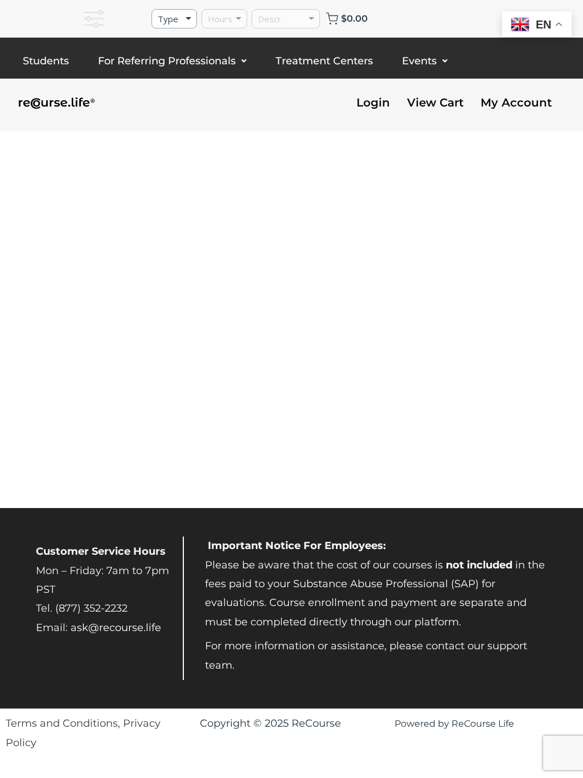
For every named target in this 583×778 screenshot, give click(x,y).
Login (373, 102)
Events (419, 61)
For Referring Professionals (167, 61)
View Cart (435, 102)
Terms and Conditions (62, 723)
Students (46, 61)
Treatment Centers (324, 61)
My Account (516, 102)
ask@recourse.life (116, 627)
